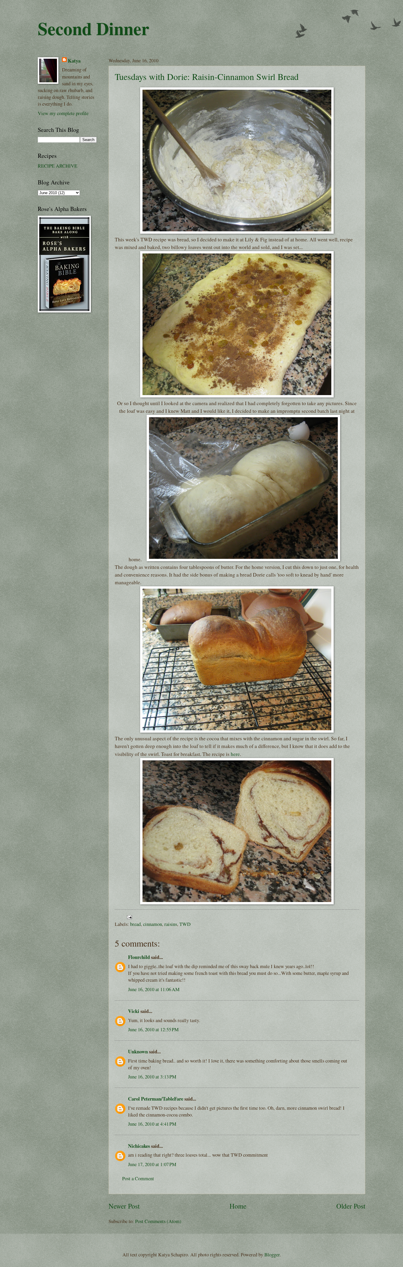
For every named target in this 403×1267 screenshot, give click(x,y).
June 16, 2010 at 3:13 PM (152, 1076)
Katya (74, 60)
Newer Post (124, 1206)
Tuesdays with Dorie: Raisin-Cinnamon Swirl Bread (207, 76)
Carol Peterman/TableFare (155, 1098)
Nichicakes (139, 1146)
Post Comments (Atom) (158, 1221)
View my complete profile (63, 113)
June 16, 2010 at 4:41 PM (152, 1124)
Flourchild (139, 957)
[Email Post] (128, 916)
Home (238, 1206)
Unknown (138, 1051)
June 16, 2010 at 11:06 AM (154, 989)
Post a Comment (138, 1178)
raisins (170, 924)
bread (135, 924)
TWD (185, 924)
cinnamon (152, 924)
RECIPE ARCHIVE (57, 166)
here (235, 754)
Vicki (133, 1011)
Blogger (272, 1254)
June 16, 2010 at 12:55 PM (153, 1029)
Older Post (350, 1206)
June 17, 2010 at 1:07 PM (152, 1164)
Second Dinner (93, 28)
